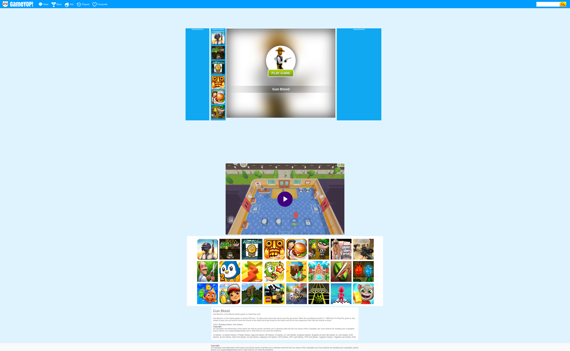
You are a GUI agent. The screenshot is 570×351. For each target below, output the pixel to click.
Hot (71, 4)
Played (85, 4)
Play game (281, 73)
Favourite (102, 4)
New (45, 4)
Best (59, 4)
